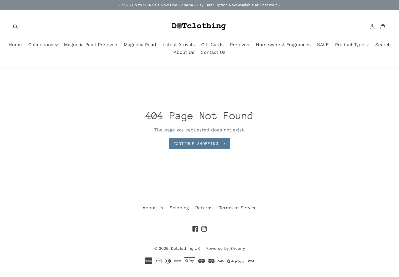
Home (15, 44)
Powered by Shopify (225, 248)
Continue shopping (196, 143)
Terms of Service (238, 207)
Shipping (179, 207)
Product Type (350, 44)
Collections (41, 44)
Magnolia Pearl (140, 44)
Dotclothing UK (185, 248)
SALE (323, 44)
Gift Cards (212, 44)
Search (383, 44)
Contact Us (213, 52)
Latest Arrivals (179, 44)
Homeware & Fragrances (283, 44)
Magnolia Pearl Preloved (91, 44)
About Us (184, 52)
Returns (204, 207)
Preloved (240, 44)
